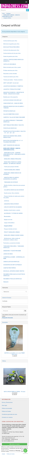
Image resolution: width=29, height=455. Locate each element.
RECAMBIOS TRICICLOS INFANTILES (12, 278)
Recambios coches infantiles (10, 73)
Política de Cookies (6, 411)
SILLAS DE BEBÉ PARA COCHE (11, 114)
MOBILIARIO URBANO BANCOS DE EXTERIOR (12, 173)
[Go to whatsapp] (25, 450)
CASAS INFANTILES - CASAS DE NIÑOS (13, 103)
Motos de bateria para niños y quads (12, 67)
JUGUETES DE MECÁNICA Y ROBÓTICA (13, 86)
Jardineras (6, 200)
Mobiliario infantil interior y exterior (11, 210)
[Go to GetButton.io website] (25, 453)
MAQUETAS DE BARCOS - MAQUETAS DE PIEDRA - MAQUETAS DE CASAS (13, 93)
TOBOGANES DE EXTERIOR (10, 182)
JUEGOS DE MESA (8, 254)
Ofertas (4, 361)
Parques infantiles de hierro (10, 229)
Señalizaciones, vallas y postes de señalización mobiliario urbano (11, 239)
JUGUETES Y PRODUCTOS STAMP (12, 89)
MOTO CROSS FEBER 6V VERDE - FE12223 (14, 391)
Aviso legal (4, 405)
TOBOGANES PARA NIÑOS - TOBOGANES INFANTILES (13, 246)
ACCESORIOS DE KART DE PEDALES (12, 264)
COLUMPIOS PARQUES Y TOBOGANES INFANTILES (13, 121)
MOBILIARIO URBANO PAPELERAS (12, 159)
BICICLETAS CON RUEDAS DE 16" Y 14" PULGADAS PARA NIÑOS (13, 141)
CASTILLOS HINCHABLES (9, 64)
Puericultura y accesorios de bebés (11, 243)
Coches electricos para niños (10, 40)
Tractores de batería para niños (10, 76)
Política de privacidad (7, 408)
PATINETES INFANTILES (9, 111)
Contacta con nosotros (7, 417)
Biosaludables (7, 216)
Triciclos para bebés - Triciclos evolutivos (13, 80)
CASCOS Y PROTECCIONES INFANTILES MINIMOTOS (13, 60)
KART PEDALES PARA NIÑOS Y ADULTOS (13, 125)
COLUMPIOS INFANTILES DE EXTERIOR (13, 190)
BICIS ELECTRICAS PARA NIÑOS (11, 47)
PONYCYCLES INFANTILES (10, 128)
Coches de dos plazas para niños (11, 50)
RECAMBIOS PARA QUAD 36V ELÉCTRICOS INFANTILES (14, 274)
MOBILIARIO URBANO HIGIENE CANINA (13, 235)
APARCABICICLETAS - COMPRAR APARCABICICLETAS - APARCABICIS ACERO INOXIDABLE (14, 154)
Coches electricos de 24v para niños (12, 53)
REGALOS (5, 282)
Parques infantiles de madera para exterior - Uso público (14, 196)
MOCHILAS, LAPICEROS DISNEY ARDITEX (13, 271)
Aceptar (3, 453)
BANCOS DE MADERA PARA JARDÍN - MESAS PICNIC (12, 136)
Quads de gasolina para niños (10, 56)
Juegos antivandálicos (8, 222)
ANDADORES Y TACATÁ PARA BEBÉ (12, 250)
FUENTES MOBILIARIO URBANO (11, 169)
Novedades (5, 322)
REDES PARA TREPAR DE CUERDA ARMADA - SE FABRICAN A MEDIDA (12, 162)
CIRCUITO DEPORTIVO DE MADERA (12, 207)
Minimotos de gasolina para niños (11, 44)
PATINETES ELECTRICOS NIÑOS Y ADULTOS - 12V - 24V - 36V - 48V (14, 131)
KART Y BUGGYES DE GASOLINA (11, 145)
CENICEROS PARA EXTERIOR (11, 204)
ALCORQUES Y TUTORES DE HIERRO (13, 213)
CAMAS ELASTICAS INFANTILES (11, 261)
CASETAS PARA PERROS (9, 268)
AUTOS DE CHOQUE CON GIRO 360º (12, 100)
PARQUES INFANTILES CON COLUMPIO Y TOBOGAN (13, 107)
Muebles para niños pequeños (10, 97)
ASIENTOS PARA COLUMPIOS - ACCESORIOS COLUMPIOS (11, 178)
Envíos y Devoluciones (7, 402)
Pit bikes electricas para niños (10, 70)
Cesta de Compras (6, 297)
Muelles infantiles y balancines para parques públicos (14, 185)
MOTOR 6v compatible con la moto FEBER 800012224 (14, 353)
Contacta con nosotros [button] (15, 444)
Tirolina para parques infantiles (11, 166)
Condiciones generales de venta (9, 414)
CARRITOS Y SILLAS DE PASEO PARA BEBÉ (14, 117)
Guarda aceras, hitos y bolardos (11, 193)
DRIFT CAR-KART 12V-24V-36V (11, 83)
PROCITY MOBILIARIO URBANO (11, 232)
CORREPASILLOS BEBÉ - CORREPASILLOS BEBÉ (13, 257)
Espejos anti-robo (7, 219)
